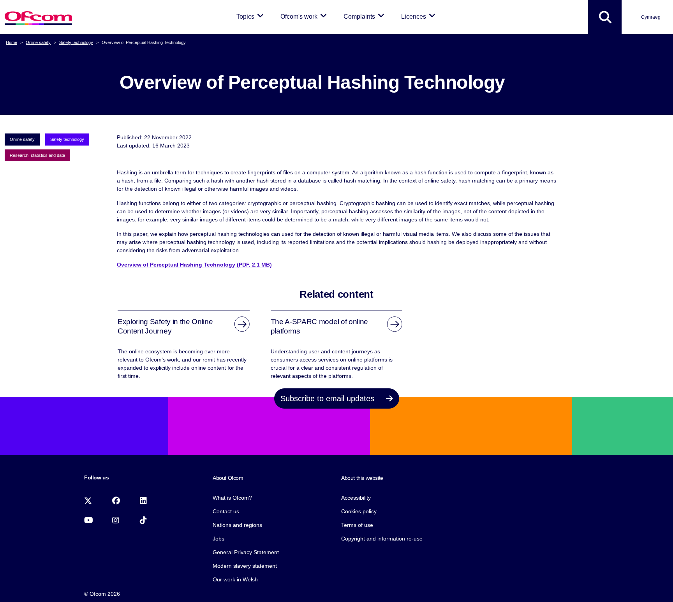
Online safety (38, 42)
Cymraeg (651, 17)
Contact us (226, 511)
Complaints (365, 16)
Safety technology (76, 42)
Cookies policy (359, 511)
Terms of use (357, 525)
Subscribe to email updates (328, 398)
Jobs (218, 538)
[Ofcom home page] (38, 17)
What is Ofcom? (232, 498)
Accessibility (356, 498)
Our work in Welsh (235, 579)
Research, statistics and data (37, 155)
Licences (419, 16)
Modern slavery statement (245, 566)
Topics (251, 16)
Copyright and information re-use (382, 538)
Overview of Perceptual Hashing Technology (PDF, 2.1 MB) (194, 265)
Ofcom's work (304, 16)
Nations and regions (237, 525)
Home (11, 42)
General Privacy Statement (246, 552)
